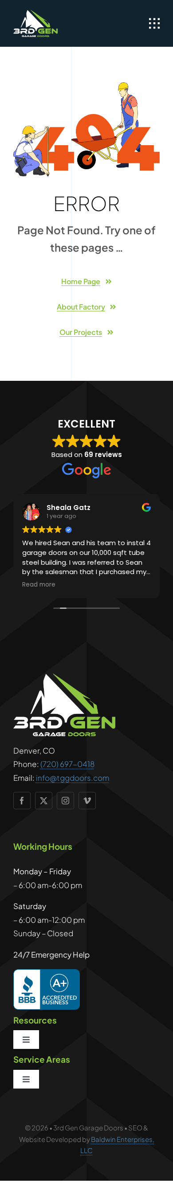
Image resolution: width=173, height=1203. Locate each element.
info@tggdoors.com (72, 778)
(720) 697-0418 (67, 764)
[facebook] (22, 800)
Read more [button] (38, 585)
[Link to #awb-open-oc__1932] (154, 23)
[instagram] (65, 800)
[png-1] (35, 13)
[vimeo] (87, 800)
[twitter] (43, 800)
